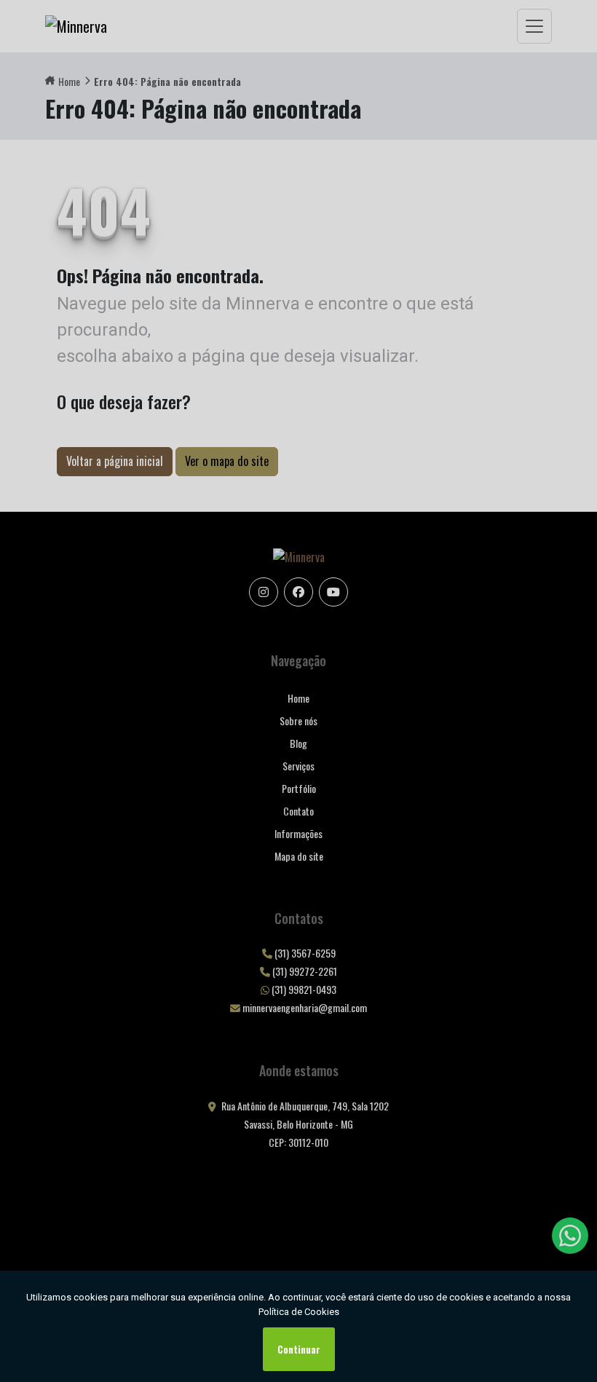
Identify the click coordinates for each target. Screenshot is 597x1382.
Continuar (298, 1349)
